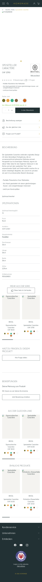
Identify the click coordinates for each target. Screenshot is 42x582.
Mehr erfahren (21, 566)
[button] (4, 110)
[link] (21, 37)
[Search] (7, 3)
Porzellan (5, 237)
